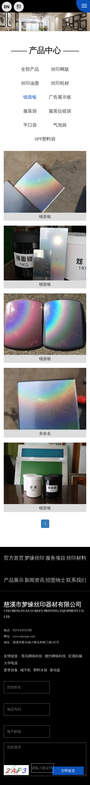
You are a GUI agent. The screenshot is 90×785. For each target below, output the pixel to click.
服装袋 (30, 111)
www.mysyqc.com (24, 636)
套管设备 (11, 670)
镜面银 (30, 97)
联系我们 (76, 580)
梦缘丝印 (34, 558)
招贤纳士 (56, 580)
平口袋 (30, 125)
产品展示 (14, 580)
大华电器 (11, 663)
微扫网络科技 (55, 656)
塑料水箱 (40, 670)
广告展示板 (60, 97)
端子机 (25, 670)
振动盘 (55, 670)
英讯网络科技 (31, 656)
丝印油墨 (30, 83)
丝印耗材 (60, 83)
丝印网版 (60, 69)
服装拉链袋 (60, 111)
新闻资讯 (34, 580)
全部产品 (30, 69)
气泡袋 (60, 125)
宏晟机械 (75, 656)
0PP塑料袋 (45, 138)
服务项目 (56, 558)
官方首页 (14, 558)
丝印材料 (76, 558)
